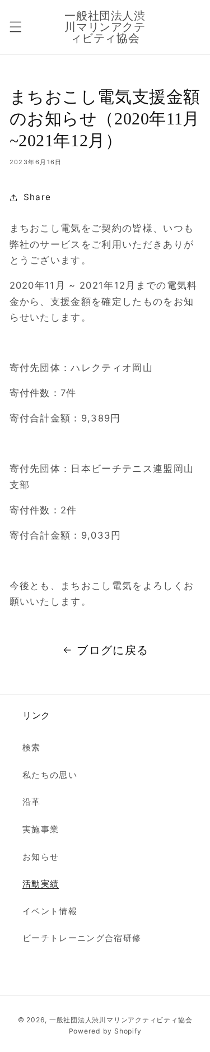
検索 (31, 747)
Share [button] (38, 197)
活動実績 (40, 883)
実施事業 (40, 829)
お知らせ (40, 856)
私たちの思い (49, 775)
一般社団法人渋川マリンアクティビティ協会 (120, 1020)
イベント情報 (49, 911)
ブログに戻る (112, 650)
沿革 (31, 801)
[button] (15, 26)
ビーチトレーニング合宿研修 (81, 938)
